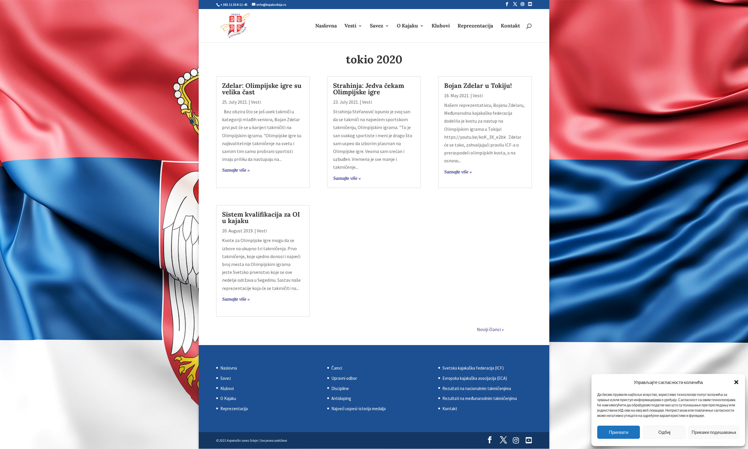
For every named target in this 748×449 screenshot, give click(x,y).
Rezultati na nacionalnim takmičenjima (476, 388)
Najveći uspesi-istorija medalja (358, 408)
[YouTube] (530, 4)
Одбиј (664, 432)
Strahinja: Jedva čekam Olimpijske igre (368, 88)
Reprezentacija (475, 26)
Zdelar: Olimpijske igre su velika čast (262, 88)
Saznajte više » (236, 170)
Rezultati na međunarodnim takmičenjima (479, 398)
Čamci (336, 368)
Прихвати (618, 432)
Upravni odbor (344, 378)
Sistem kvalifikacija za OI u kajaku (261, 217)
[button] (736, 382)
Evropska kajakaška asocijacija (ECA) (474, 378)
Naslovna (326, 26)
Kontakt (510, 26)
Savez (376, 26)
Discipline (340, 388)
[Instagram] (522, 4)
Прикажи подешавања (714, 432)
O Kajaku (407, 26)
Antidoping (341, 398)
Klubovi (441, 26)
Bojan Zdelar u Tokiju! (478, 85)
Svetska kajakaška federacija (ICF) (473, 368)
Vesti (350, 26)
